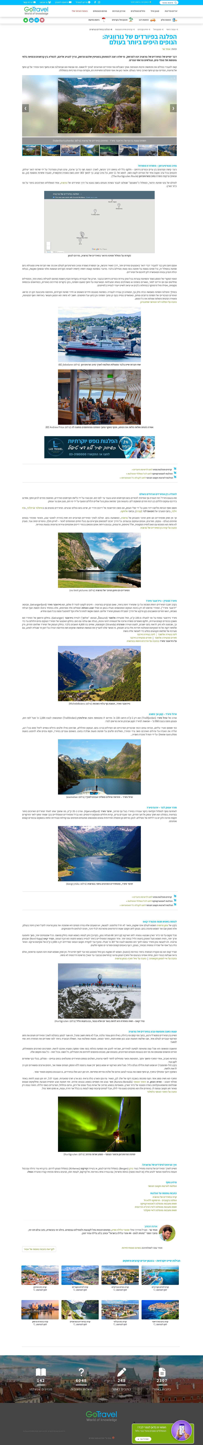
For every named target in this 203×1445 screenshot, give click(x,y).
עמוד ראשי (171, 29)
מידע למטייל (82, 2)
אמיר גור (166, 49)
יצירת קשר (28, 2)
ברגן (131, 1168)
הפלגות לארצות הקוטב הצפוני (162, 1186)
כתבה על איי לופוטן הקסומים (163, 958)
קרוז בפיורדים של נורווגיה (165, 1197)
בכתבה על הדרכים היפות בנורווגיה (143, 641)
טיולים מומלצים (138, 11)
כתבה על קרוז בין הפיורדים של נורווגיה (158, 527)
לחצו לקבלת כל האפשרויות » (133, 477)
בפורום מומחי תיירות (131, 1247)
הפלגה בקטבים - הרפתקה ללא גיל (160, 1200)
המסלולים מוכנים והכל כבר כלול (150, 1429)
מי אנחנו (44, 2)
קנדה (138, 511)
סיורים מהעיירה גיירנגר (141, 637)
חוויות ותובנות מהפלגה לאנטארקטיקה (158, 1203)
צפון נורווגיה (162, 925)
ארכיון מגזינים (118, 11)
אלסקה (124, 511)
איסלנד (39, 507)
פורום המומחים (100, 11)
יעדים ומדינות (171, 11)
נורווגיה (64, 182)
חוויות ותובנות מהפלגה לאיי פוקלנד (160, 1210)
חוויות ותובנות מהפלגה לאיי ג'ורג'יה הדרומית (156, 1206)
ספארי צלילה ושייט (121, 1229)
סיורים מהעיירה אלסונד (166, 637)
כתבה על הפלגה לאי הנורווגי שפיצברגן (158, 302)
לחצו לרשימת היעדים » (142, 469)
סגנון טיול (155, 11)
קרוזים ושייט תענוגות (123, 29)
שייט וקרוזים (143, 29)
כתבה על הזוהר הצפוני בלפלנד (162, 1091)
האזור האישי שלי (80, 11)
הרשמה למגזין (62, 2)
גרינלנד (30, 507)
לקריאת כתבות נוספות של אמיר (39, 1249)
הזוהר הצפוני (140, 1081)
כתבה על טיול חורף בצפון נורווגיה (130, 958)
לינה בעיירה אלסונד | (166, 634)
